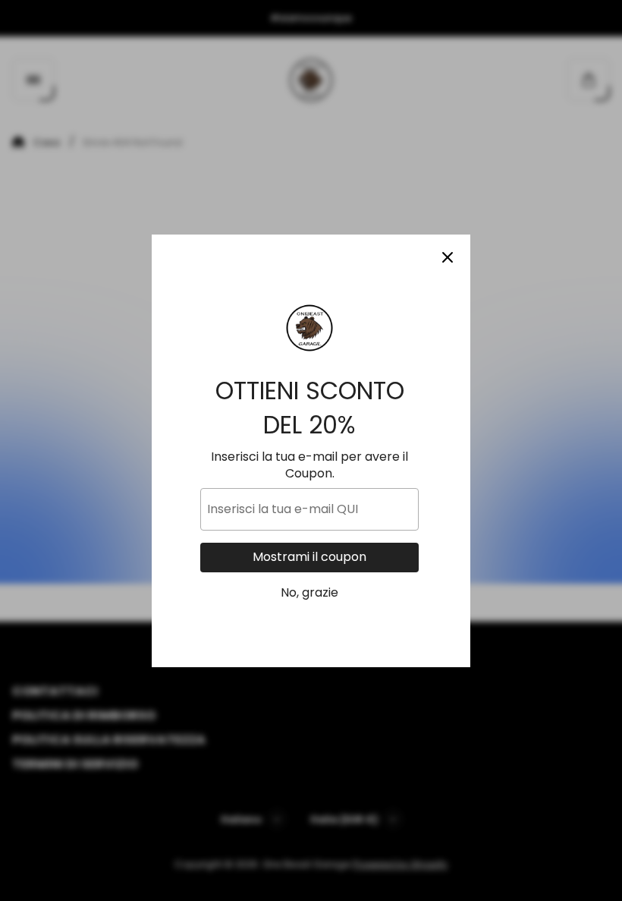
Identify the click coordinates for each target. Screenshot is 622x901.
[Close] (447, 257)
